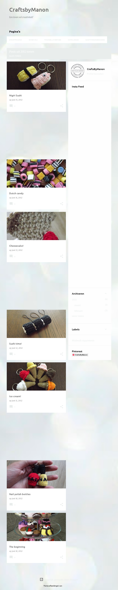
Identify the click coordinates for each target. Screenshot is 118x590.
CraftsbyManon (29, 9)
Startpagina (15, 40)
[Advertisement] (35, 135)
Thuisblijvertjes (52, 40)
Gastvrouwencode (95, 40)
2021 (74, 299)
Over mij (33, 40)
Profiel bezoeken (95, 73)
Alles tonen (15, 56)
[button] (61, 106)
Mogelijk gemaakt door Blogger (60, 579)
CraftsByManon (96, 68)
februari (78, 311)
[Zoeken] (109, 9)
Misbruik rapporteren (83, 340)
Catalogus (73, 40)
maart (77, 305)
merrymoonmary (69, 585)
